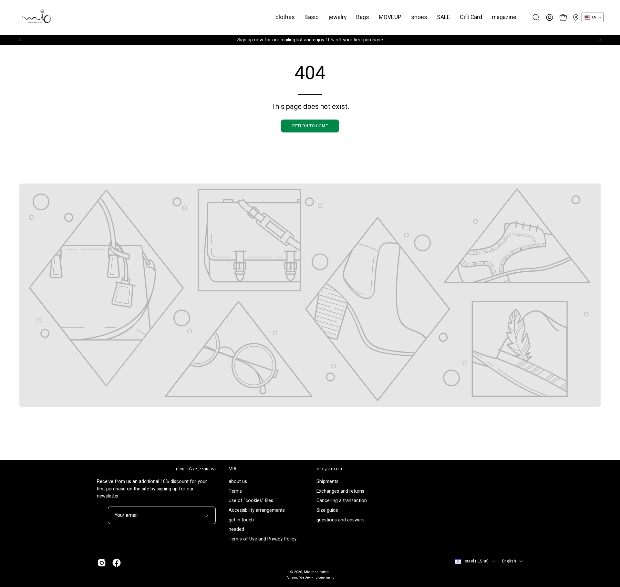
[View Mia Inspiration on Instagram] (102, 563)
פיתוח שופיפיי (324, 577)
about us (238, 481)
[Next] (599, 40)
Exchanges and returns (340, 491)
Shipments (327, 481)
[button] (312, 17)
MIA (233, 469)
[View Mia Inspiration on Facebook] (116, 563)
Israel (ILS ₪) (476, 561)
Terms (235, 491)
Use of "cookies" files (251, 501)
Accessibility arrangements (257, 510)
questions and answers (340, 520)
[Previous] (21, 40)
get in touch (241, 520)
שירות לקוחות (329, 469)
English (509, 561)
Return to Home (310, 126)
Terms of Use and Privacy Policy (262, 539)
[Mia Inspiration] (37, 17)
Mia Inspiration (316, 572)
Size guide (327, 510)
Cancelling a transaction (341, 501)
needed (236, 529)
